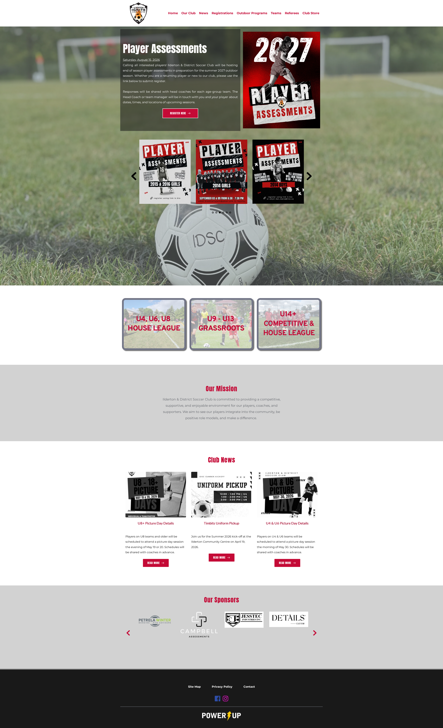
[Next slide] (309, 176)
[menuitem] (173, 13)
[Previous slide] (134, 176)
